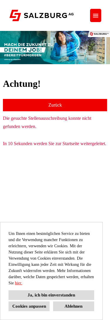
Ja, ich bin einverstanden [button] (51, 295)
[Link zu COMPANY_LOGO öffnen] (41, 15)
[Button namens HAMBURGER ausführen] (95, 15)
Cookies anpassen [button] (29, 306)
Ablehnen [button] (73, 306)
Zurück (55, 104)
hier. (18, 283)
